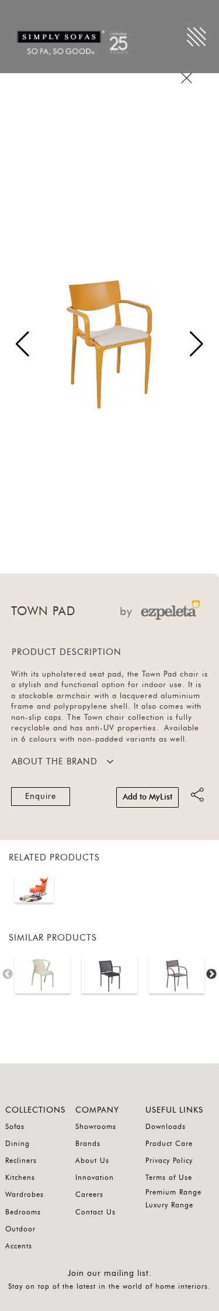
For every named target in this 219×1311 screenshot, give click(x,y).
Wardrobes (24, 1194)
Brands (87, 1143)
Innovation (94, 1177)
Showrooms (95, 1126)
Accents (18, 1246)
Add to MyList (147, 797)
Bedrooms (23, 1212)
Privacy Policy (169, 1160)
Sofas (15, 1126)
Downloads (165, 1126)
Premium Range (173, 1192)
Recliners (21, 1160)
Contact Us (95, 1212)
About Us (92, 1160)
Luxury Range (169, 1205)
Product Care (169, 1143)
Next (211, 974)
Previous (7, 974)
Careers (89, 1194)
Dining (17, 1143)
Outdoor (20, 1229)
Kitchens (20, 1177)
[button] (196, 344)
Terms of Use (168, 1177)
